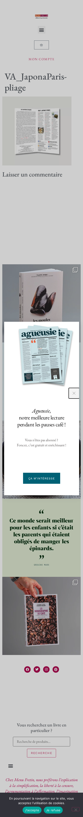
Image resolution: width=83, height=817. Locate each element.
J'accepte (32, 810)
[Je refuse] (76, 809)
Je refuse (53, 810)
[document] (41, 408)
